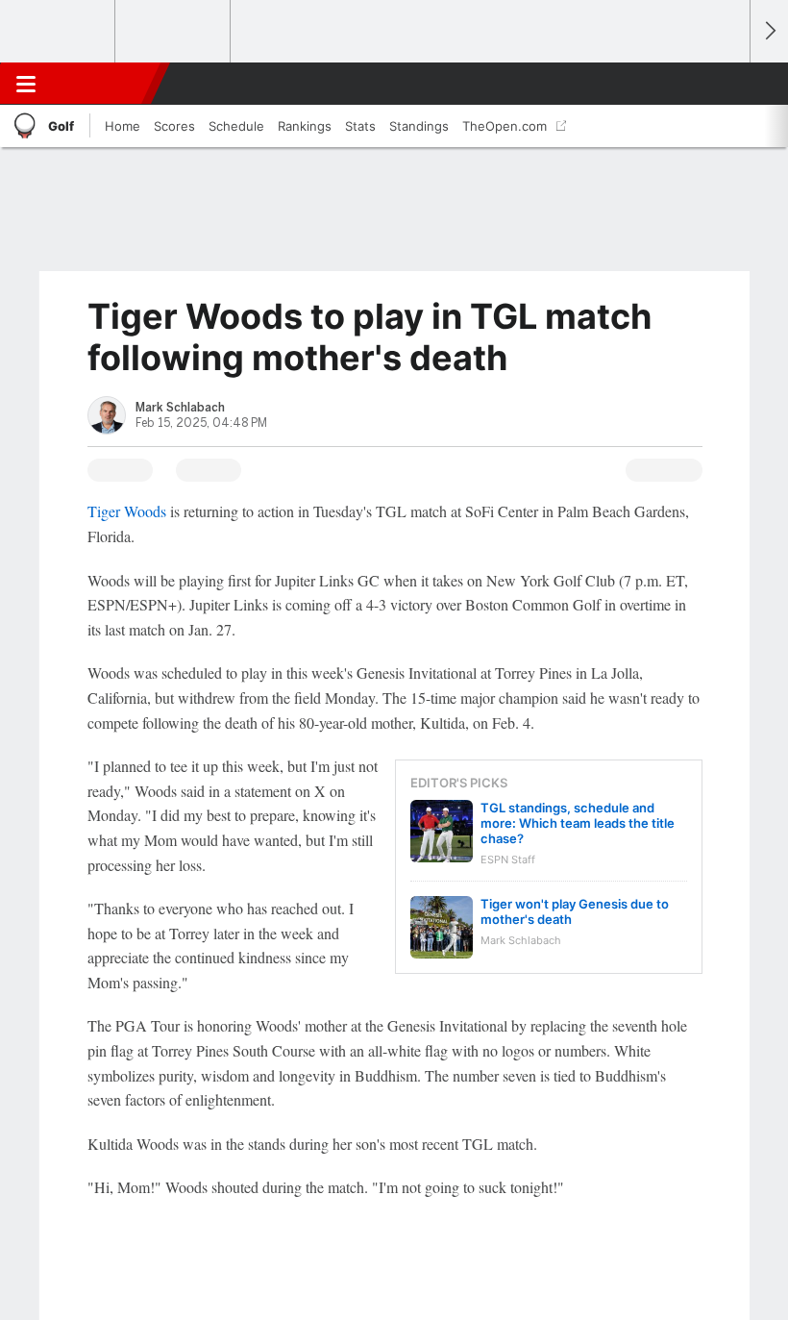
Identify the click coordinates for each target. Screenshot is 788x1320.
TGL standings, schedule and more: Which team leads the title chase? (577, 823)
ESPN (102, 83)
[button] (724, 83)
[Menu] (26, 83)
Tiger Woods (126, 511)
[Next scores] (769, 31)
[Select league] (59, 31)
